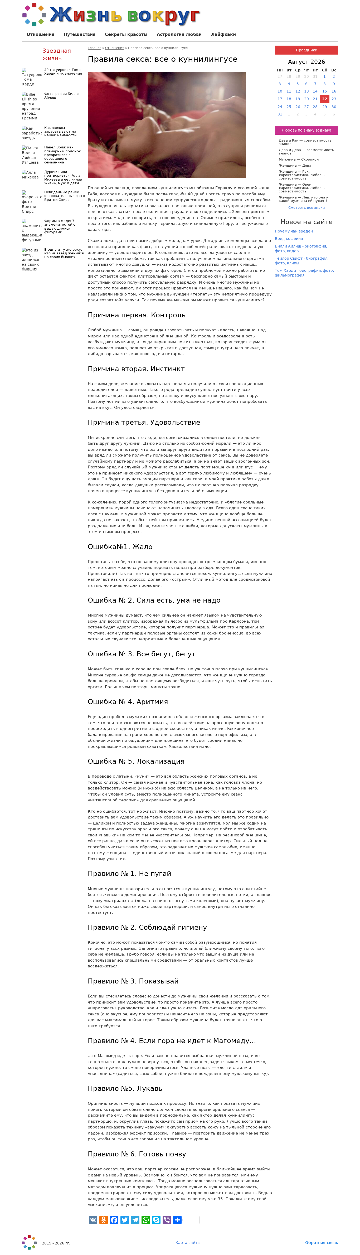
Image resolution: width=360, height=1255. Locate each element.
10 (280, 91)
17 (280, 99)
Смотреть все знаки (306, 208)
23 (334, 99)
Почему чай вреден (294, 231)
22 (324, 99)
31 (280, 114)
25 (288, 107)
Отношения (114, 48)
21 (315, 99)
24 (280, 107)
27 (306, 107)
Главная (94, 48)
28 (315, 107)
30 (334, 107)
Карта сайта (188, 1243)
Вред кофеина (289, 238)
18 (288, 99)
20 (306, 99)
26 (297, 107)
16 (334, 91)
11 (288, 91)
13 (306, 91)
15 (324, 91)
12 (297, 91)
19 (297, 99)
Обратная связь (321, 1243)
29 (324, 107)
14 (315, 91)
